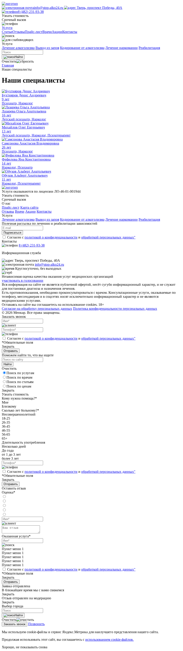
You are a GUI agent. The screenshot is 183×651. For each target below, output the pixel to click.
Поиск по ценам (18, 386)
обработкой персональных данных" (108, 237)
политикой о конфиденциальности (51, 237)
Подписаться (12, 232)
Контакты (44, 211)
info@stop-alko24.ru (49, 8)
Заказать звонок (14, 624)
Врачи (19, 211)
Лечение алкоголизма (18, 48)
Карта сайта (29, 207)
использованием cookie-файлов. (109, 639)
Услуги (7, 28)
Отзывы (8, 211)
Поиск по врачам (19, 377)
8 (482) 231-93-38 (31, 12)
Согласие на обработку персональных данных (37, 308)
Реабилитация (149, 48)
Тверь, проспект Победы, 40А (99, 8)
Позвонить (36, 624)
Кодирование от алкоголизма (82, 48)
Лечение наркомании (121, 48)
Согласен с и (71, 237)
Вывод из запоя (47, 48)
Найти (19, 57)
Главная (8, 65)
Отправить (11, 351)
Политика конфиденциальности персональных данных (115, 308)
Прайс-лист (10, 207)
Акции (30, 211)
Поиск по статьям (19, 382)
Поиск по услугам (20, 373)
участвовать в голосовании (22, 280)
